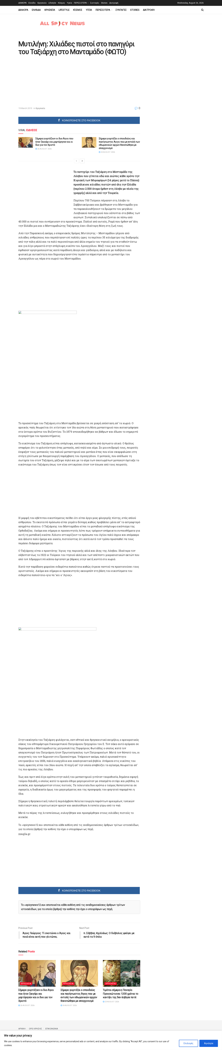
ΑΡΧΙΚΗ (22, 1028)
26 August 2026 (44, 149)
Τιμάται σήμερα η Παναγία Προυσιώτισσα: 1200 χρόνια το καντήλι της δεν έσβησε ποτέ (120, 993)
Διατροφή (113, 3)
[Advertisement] (45, 81)
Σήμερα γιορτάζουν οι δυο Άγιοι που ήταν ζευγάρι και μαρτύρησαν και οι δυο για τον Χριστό (54, 141)
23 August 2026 (111, 1002)
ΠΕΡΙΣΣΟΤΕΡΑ (80, 3)
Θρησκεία (41, 3)
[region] (111, 1040)
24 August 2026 (107, 152)
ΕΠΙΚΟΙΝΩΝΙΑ (51, 1028)
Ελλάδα (31, 3)
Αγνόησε (208, 1043)
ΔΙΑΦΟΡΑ (22, 3)
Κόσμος (61, 3)
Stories (104, 3)
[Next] (82, 161)
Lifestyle (52, 3)
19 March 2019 (25, 108)
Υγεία (69, 3)
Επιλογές (188, 1043)
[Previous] (76, 161)
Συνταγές (94, 3)
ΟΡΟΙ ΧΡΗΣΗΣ (35, 1028)
